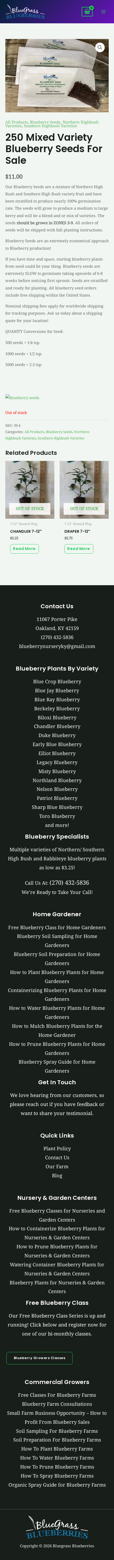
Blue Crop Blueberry (57, 681)
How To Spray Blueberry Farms (57, 1476)
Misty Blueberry (57, 771)
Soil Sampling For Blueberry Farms (57, 1431)
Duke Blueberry (57, 735)
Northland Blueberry (57, 780)
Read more (24, 548)
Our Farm (57, 1166)
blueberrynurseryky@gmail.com (57, 646)
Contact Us (57, 1157)
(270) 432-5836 (57, 637)
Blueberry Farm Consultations (57, 1404)
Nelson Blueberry (57, 789)
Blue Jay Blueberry (57, 690)
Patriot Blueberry (57, 798)
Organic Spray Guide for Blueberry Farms (57, 1485)
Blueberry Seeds (45, 122)
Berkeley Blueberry (57, 708)
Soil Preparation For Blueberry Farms (57, 1439)
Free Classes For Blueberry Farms (57, 1395)
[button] (100, 47)
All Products (16, 122)
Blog (57, 1175)
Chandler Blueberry (57, 726)
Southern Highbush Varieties (50, 125)
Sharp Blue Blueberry (57, 807)
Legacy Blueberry (57, 762)
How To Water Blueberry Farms (57, 1458)
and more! (57, 825)
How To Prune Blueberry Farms (57, 1467)
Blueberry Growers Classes (39, 1358)
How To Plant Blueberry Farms (57, 1449)
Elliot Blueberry (57, 753)
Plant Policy (57, 1148)
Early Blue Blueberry (57, 744)
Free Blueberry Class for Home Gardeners (57, 927)
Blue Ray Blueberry (57, 699)
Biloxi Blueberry (57, 717)
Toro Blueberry (57, 816)
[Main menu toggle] (103, 11)
